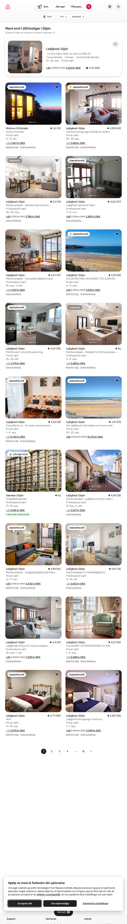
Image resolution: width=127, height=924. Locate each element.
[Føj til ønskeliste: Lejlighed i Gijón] (117, 86)
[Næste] (91, 751)
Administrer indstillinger (95, 903)
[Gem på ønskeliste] (115, 44)
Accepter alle (25, 903)
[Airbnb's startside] (7, 6)
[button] (48, 67)
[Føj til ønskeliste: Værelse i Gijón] (57, 454)
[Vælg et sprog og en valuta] (109, 6)
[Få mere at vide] (54, 33)
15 (83, 751)
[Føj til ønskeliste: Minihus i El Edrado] (57, 86)
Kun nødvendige (60, 903)
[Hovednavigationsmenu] (118, 6)
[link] (36, 751)
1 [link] (43, 751)
